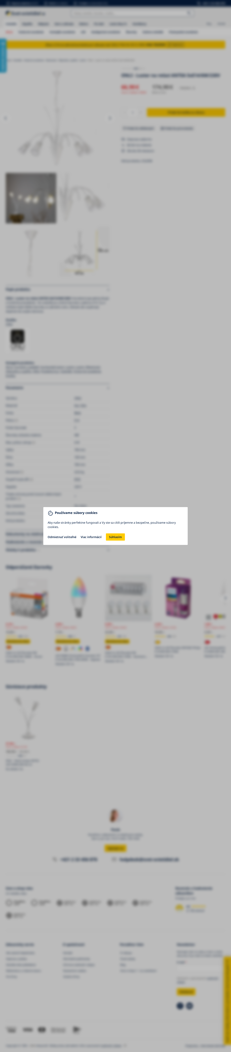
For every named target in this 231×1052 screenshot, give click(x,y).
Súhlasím (115, 537)
